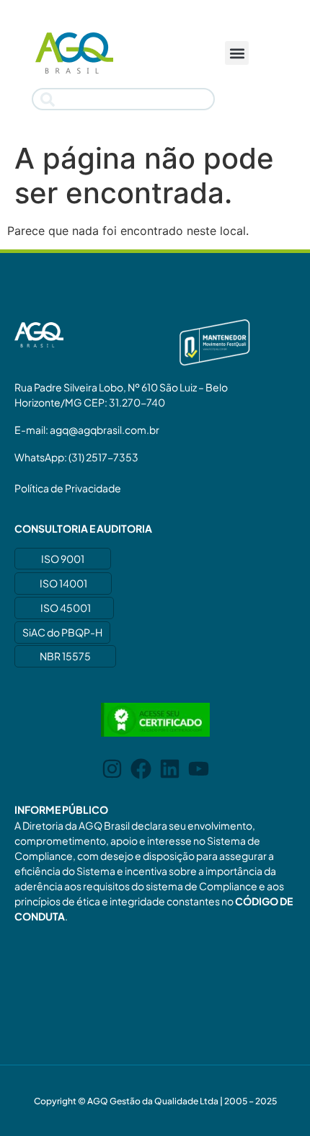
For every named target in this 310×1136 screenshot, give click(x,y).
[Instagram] (112, 768)
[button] (237, 53)
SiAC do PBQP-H (62, 632)
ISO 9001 (62, 558)
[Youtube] (198, 768)
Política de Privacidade (67, 488)
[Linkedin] (169, 768)
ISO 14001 (63, 583)
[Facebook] (140, 768)
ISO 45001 (65, 607)
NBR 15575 (65, 655)
